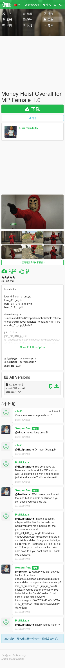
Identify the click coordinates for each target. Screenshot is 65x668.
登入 (19, 638)
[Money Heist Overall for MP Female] (32, 212)
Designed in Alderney (13, 655)
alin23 (19, 411)
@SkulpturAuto (24, 449)
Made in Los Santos (12, 658)
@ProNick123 (23, 494)
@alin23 (20, 432)
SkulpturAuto (28, 128)
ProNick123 (22, 462)
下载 (35, 109)
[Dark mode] (54, 4)
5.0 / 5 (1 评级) (7, 281)
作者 (35, 428)
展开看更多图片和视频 (32, 262)
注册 (27, 638)
